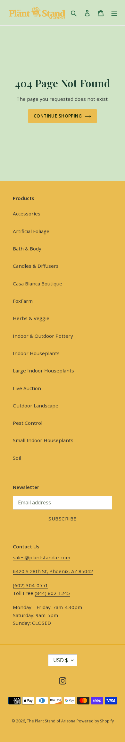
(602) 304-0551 (30, 585)
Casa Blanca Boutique (37, 283)
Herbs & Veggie (31, 318)
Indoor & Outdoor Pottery (43, 336)
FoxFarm (23, 301)
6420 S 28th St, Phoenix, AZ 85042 (53, 571)
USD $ (60, 660)
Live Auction (27, 388)
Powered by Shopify (95, 721)
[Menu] (114, 12)
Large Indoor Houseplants (43, 370)
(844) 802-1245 (52, 593)
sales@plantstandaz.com (41, 557)
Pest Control (27, 423)
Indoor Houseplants (36, 353)
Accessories (26, 213)
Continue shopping (58, 116)
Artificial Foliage (31, 231)
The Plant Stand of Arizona (51, 721)
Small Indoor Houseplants (43, 440)
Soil (17, 458)
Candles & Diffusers (36, 266)
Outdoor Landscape (35, 405)
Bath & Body (27, 248)
